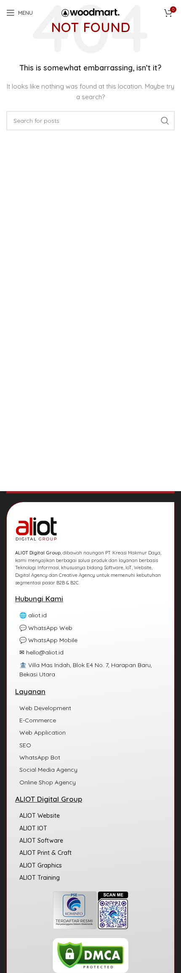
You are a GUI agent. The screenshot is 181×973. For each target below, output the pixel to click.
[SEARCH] (165, 120)
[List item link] (90, 615)
